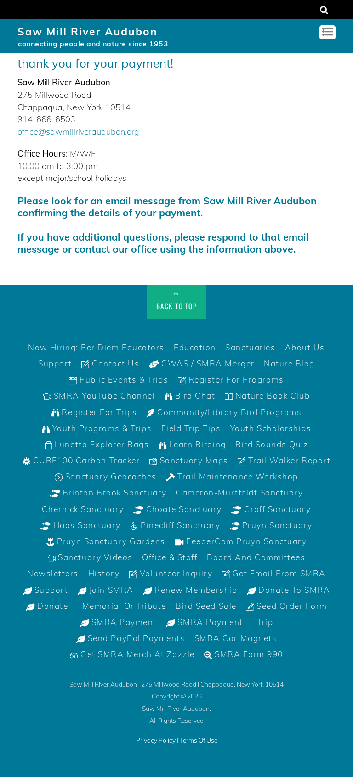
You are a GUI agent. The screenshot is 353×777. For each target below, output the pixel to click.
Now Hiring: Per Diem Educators (96, 347)
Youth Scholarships (270, 428)
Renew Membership (195, 590)
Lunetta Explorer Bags (100, 444)
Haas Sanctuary (86, 525)
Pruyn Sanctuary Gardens (109, 541)
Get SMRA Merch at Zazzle (136, 654)
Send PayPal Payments (135, 638)
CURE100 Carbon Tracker (85, 460)
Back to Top (176, 306)
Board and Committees (256, 557)
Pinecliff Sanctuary (179, 525)
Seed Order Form (290, 606)
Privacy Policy (156, 740)
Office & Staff (169, 557)
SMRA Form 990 (247, 654)
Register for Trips (98, 412)
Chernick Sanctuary (83, 509)
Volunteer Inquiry (174, 573)
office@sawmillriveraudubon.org (78, 131)
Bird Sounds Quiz (271, 444)
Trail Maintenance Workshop (236, 476)
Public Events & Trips (122, 379)
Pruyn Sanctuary (275, 525)
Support (55, 363)
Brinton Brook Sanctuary (113, 492)
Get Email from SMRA (277, 573)
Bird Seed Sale (206, 606)
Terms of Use (198, 740)
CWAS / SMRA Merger (207, 363)
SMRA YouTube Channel (103, 395)
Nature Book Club (271, 395)
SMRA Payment (123, 622)
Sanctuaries (250, 347)
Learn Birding (196, 444)
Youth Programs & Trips (101, 428)
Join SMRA (109, 590)
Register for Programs (235, 379)
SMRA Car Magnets (235, 638)
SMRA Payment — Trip (224, 622)
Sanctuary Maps (192, 460)
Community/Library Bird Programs (228, 412)
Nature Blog (289, 363)
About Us (305, 347)
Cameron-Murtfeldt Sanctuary (239, 492)
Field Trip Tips (191, 428)
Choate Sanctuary (182, 509)
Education (195, 347)
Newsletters (53, 573)
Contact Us (115, 363)
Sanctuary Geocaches (109, 476)
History (104, 573)
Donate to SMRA (293, 590)
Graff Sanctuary (276, 509)
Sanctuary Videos (94, 557)
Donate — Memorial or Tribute (100, 606)
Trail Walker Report (288, 460)
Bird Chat (193, 395)
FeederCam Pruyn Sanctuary (245, 541)
